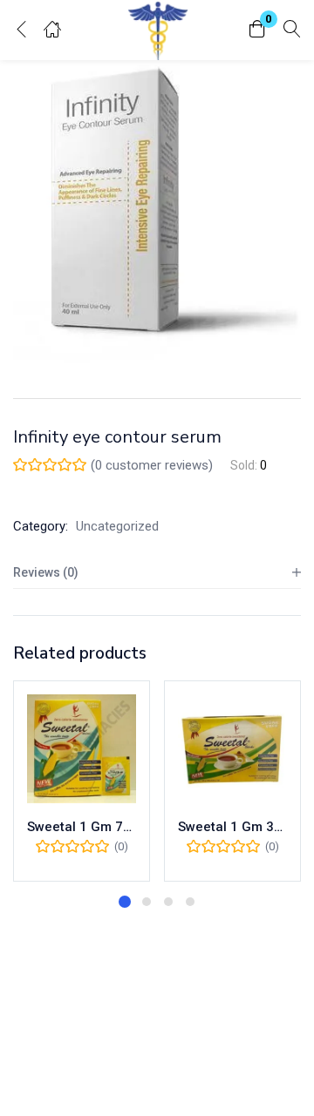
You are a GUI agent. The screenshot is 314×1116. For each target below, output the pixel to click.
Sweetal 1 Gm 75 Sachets (81, 827)
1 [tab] (124, 901)
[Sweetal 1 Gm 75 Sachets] (81, 748)
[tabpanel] (81, 781)
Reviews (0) (45, 572)
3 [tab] (168, 901)
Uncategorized (117, 526)
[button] (257, 30)
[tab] (157, 573)
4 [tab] (190, 901)
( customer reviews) (152, 465)
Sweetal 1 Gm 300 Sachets (232, 827)
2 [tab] (146, 901)
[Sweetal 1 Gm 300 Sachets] (232, 748)
